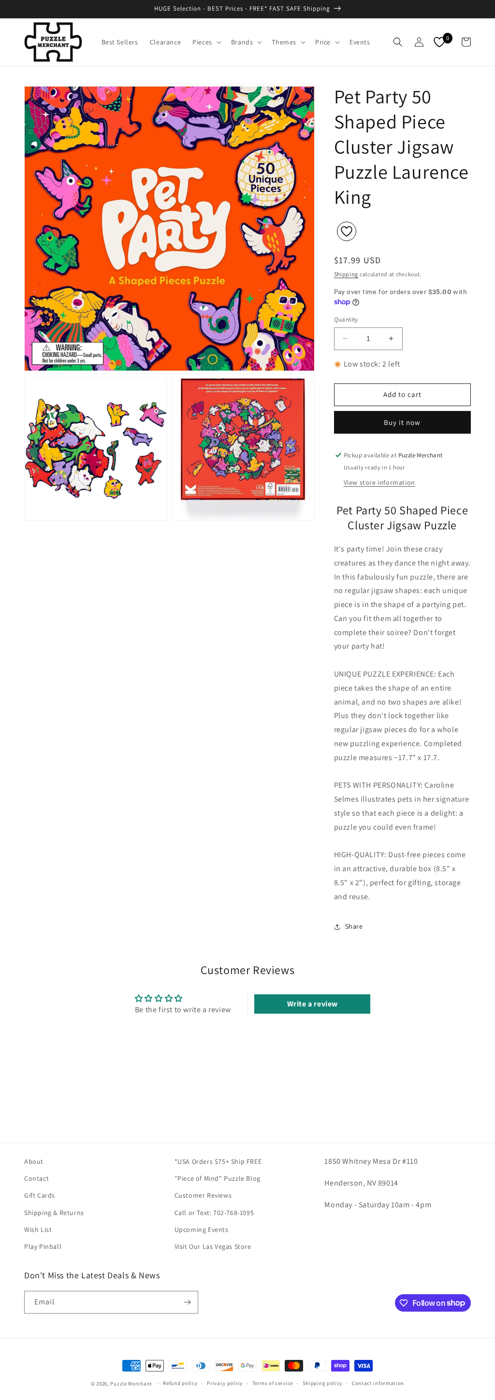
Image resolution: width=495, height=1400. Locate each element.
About (34, 1161)
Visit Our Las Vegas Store (213, 1246)
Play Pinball (42, 1246)
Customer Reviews (203, 1195)
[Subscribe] (187, 1302)
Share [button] (354, 926)
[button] (206, 42)
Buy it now (402, 422)
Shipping (346, 274)
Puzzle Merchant (131, 1383)
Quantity (346, 319)
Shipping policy (323, 1383)
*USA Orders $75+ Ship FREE (218, 1161)
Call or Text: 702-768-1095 (214, 1212)
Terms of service (272, 1383)
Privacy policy (225, 1383)
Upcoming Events (202, 1229)
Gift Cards (39, 1195)
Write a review (312, 1004)
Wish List (38, 1229)
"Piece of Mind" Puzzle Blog (218, 1178)
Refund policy (180, 1383)
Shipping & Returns (54, 1212)
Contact (36, 1178)
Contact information (378, 1383)
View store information (379, 482)
